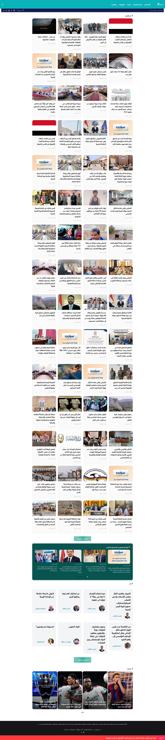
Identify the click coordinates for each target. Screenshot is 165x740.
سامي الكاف (92, 608)
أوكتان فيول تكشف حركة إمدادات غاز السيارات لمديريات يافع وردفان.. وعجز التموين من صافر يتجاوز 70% (120, 107)
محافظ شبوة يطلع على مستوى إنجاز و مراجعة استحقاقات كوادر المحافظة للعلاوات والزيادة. (44, 350)
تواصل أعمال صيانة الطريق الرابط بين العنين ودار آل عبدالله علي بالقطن (121, 245)
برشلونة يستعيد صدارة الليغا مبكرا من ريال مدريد (121, 705)
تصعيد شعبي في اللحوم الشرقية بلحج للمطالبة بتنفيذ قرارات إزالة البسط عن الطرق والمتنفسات (44, 521)
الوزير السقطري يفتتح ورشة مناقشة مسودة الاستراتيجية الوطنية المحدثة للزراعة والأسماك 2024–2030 (70, 177)
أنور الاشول (40, 641)
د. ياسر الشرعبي (117, 645)
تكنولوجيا (122, 4)
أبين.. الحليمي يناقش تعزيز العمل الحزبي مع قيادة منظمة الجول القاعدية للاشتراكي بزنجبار (95, 280)
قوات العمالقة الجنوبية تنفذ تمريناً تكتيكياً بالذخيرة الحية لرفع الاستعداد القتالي (69, 521)
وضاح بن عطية (66, 641)
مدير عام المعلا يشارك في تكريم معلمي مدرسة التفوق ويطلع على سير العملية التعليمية (69, 280)
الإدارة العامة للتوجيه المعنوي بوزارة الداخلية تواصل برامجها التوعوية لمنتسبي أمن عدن (122, 385)
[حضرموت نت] (160, 4)
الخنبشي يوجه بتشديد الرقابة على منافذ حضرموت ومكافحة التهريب (120, 279)
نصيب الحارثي (117, 616)
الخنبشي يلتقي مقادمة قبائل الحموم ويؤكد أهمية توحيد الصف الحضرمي (120, 211)
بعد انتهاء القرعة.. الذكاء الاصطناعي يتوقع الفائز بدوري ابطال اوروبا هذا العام (45, 704)
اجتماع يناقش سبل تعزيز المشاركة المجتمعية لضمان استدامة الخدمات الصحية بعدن (120, 486)
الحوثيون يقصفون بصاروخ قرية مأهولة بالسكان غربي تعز (45, 314)
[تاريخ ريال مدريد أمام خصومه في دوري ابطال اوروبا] (70, 690)
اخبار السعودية (137, 4)
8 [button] (77, 576)
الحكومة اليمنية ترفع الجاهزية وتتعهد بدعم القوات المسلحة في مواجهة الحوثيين (44, 385)
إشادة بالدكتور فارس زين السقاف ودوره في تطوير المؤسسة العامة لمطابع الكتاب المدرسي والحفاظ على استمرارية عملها (69, 142)
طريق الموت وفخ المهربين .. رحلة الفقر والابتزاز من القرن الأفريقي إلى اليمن (95, 39)
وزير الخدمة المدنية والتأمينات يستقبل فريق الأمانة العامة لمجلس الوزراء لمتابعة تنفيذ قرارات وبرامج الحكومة (122, 177)
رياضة (129, 4)
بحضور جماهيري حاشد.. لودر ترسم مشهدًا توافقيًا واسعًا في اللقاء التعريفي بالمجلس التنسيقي (44, 486)
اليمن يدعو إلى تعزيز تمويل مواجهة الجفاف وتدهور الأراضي (96, 72)
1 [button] (87, 576)
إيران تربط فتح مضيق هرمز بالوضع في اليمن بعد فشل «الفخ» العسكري (71, 385)
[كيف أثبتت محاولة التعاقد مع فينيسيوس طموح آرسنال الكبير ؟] (95, 690)
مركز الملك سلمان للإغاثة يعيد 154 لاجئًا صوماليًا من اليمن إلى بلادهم (70, 245)
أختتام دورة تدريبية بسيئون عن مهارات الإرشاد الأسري (96, 104)
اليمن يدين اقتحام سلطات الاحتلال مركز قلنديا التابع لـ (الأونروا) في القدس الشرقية (46, 141)
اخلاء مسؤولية (79, 729)
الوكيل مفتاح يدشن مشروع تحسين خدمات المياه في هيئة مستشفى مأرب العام (96, 417)
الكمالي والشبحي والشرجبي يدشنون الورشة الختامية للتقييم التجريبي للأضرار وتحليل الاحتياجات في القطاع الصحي (120, 453)
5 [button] (81, 576)
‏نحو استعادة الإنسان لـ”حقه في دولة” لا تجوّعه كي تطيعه (97, 596)
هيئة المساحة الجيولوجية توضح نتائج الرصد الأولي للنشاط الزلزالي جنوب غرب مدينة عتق (95, 486)
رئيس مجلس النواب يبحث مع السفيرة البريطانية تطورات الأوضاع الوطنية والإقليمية (96, 452)
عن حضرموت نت (97, 729)
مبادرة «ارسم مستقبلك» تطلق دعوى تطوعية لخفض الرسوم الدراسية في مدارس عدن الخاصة (96, 350)
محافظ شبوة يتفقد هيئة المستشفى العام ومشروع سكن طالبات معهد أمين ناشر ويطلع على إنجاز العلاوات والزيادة (119, 570)
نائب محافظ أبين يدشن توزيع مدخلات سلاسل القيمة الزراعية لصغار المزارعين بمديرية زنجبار (47, 568)
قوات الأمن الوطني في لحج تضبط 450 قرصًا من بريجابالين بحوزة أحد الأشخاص (96, 211)
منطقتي (114, 4)
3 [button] (84, 576)
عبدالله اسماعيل (40, 608)
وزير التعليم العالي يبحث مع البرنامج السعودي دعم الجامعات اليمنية (45, 74)
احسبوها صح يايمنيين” (45, 626)
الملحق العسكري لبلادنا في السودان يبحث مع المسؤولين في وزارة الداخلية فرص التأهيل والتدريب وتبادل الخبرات (120, 351)
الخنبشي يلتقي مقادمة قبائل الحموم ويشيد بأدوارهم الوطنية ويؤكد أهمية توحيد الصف (96, 385)
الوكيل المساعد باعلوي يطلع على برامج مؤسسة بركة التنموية (70, 72)
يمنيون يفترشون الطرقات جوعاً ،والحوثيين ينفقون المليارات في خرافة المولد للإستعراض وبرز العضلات (96, 634)
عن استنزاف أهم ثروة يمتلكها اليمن (70, 594)
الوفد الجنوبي (74, 626)
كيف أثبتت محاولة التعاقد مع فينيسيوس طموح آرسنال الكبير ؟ (95, 704)
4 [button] (83, 576)
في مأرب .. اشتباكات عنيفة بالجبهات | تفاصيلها (46, 38)
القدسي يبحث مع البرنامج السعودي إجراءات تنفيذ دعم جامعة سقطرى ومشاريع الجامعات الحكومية (69, 212)
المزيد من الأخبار (82, 538)
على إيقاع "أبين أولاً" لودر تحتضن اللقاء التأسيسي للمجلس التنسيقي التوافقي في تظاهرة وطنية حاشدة (44, 107)
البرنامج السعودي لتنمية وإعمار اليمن (117, 547)
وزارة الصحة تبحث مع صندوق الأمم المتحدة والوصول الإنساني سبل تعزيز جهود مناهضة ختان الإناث (121, 142)
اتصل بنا (66, 729)
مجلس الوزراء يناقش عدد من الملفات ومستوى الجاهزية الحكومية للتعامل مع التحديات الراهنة (45, 281)
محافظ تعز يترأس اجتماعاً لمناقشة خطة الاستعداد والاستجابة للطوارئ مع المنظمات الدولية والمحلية (44, 418)
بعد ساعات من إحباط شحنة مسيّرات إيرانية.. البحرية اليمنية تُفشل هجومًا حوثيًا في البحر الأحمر (71, 488)
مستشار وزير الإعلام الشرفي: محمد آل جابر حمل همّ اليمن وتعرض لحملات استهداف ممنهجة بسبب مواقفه (96, 568)
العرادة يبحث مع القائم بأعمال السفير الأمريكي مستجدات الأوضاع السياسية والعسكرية (71, 315)
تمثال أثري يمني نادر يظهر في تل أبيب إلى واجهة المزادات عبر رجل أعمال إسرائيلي (70, 417)
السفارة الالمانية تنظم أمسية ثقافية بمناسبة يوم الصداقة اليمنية (46, 176)
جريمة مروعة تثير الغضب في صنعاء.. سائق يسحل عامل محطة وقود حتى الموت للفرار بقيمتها (70, 106)
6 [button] (80, 576)
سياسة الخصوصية (88, 729)
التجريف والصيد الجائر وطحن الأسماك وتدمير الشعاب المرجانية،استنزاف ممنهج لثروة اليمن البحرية (121, 601)
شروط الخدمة (72, 729)
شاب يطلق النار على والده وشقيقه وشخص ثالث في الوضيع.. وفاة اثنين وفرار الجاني (96, 176)
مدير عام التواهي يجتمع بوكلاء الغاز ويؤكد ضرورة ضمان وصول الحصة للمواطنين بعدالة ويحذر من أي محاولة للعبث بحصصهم (95, 316)
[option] (119, 561)
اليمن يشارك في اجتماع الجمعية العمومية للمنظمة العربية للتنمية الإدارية (44, 211)
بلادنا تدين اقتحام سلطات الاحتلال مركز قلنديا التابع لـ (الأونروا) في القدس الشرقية (122, 39)
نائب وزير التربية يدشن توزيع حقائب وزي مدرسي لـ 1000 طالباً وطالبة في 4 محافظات (70, 350)
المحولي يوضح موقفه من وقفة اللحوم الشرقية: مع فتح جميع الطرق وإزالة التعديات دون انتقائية (95, 245)
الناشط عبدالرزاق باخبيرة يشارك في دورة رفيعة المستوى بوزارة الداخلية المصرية (121, 315)
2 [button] (81, 712)
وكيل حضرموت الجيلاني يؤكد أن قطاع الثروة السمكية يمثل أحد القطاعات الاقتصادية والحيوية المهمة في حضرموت (70, 40)
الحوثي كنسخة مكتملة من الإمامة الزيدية (45, 594)
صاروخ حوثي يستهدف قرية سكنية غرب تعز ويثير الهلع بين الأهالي (122, 417)
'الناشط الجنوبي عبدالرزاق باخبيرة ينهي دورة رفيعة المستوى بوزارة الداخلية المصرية (96, 141)
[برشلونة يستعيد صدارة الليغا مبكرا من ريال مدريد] (120, 690)
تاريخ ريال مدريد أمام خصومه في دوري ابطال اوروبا (71, 705)
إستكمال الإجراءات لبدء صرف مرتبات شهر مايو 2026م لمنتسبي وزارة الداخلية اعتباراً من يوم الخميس (70, 453)
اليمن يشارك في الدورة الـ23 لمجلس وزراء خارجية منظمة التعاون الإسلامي (97, 521)
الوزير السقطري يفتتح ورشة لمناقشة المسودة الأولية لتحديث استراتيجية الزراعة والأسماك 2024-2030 (44, 246)
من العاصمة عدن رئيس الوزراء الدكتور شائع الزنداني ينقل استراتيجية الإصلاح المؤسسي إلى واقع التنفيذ (121, 632)
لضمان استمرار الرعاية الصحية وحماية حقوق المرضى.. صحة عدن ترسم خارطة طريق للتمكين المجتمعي (120, 522)
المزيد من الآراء (82, 659)
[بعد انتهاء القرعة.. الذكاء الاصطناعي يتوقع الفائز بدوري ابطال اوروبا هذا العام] (44, 690)
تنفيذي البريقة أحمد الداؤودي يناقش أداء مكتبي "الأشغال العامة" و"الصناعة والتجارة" (46, 452)
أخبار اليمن (147, 4)
